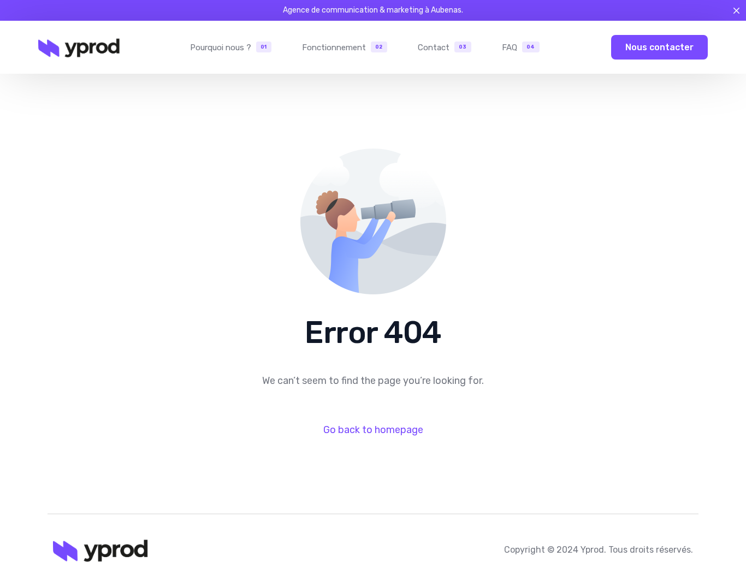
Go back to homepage (373, 430)
